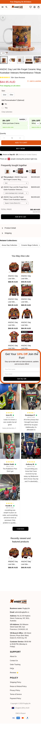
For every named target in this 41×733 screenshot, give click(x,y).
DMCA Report (20, 713)
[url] (22, 612)
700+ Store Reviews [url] (18, 77)
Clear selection (7, 112)
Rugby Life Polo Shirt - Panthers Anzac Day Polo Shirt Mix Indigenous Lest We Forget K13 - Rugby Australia (9, 428)
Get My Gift (21, 379)
